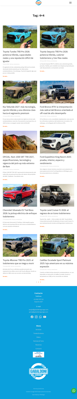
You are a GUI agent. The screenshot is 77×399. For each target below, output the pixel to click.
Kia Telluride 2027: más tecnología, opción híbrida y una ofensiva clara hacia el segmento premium (19, 110)
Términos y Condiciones (38, 388)
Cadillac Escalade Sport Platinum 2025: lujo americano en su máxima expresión (56, 263)
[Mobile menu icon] (70, 2)
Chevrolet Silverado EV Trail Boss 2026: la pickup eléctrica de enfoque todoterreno (20, 213)
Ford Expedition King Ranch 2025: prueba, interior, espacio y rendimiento (55, 160)
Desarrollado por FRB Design (38, 394)
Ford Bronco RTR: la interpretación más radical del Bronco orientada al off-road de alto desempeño (56, 110)
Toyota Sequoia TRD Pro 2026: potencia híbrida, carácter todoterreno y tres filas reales (54, 54)
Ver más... (5, 76)
